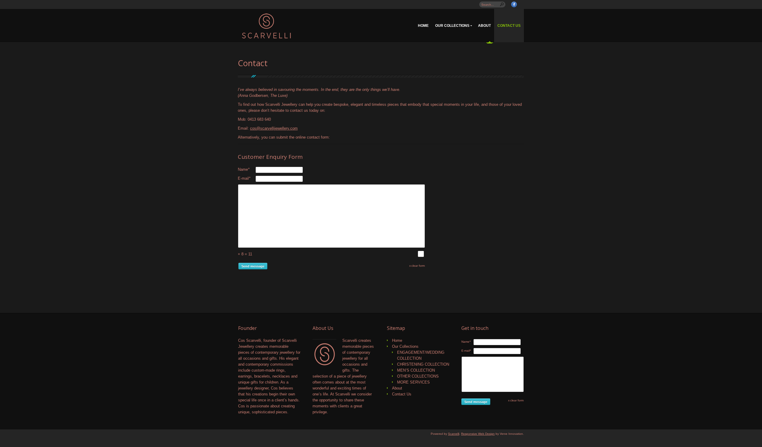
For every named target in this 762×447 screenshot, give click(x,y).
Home (423, 26)
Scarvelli (453, 433)
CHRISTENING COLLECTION (423, 364)
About (484, 26)
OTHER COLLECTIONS (418, 376)
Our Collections (452, 26)
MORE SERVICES (413, 382)
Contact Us (509, 26)
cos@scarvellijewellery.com (274, 128)
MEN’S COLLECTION (416, 370)
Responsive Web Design (478, 433)
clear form (418, 265)
